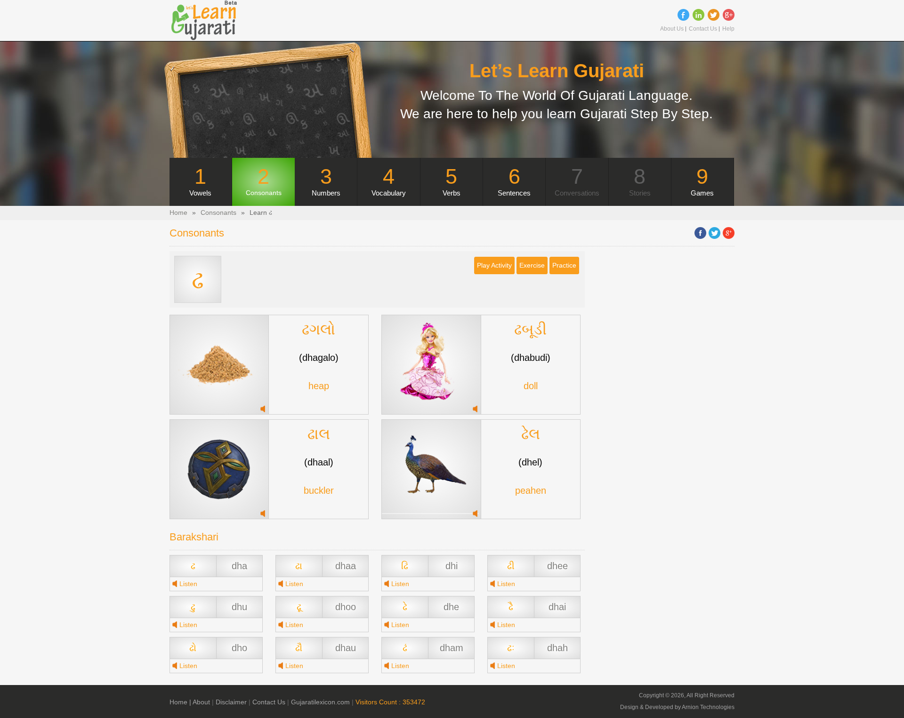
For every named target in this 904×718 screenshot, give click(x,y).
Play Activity (494, 265)
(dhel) (530, 462)
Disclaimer (231, 702)
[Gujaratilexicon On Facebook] (683, 15)
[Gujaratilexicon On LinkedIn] (698, 15)
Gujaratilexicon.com (320, 702)
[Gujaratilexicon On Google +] (728, 15)
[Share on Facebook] (700, 233)
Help (728, 29)
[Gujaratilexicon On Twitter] (713, 15)
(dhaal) (318, 462)
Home (178, 212)
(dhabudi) (530, 357)
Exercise (532, 265)
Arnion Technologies (708, 707)
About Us (672, 29)
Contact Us (703, 29)
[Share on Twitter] (714, 233)
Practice (564, 265)
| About (199, 702)
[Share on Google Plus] (728, 233)
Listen (188, 583)
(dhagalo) (319, 357)
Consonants (218, 212)
